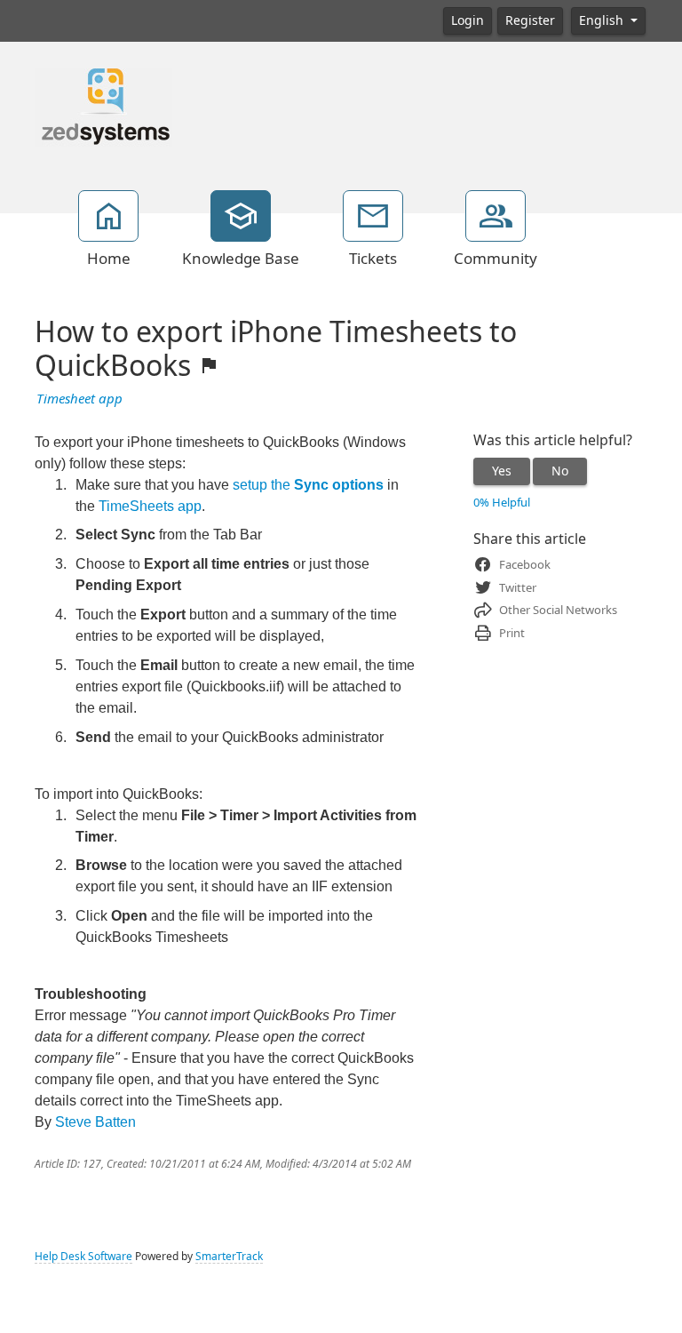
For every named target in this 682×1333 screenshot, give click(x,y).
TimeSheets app (150, 506)
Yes (502, 471)
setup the (308, 484)
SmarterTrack (229, 1256)
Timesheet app (79, 399)
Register (530, 20)
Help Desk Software (83, 1256)
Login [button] (467, 20)
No (559, 471)
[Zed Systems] (103, 105)
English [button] (603, 20)
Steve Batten (95, 1121)
